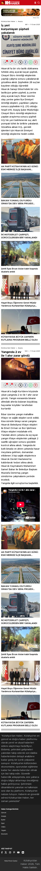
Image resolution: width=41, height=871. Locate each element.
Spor (3, 823)
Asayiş (20, 21)
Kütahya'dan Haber (8, 21)
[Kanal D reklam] (20, 12)
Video (3, 827)
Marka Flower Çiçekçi (10, 861)
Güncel (3, 813)
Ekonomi (4, 834)
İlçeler (3, 820)
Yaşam (3, 830)
